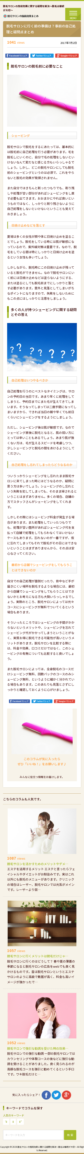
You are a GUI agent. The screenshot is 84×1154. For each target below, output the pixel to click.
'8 (6, 1121)
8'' (20, 1121)
